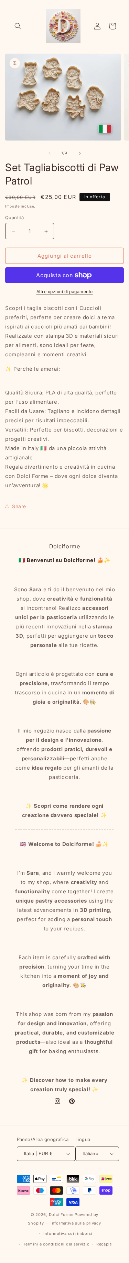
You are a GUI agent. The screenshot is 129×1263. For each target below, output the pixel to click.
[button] (17, 26)
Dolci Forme (61, 1214)
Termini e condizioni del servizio (56, 1244)
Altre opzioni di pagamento (64, 291)
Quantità (14, 217)
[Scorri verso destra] (79, 153)
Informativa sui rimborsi (68, 1233)
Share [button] (19, 506)
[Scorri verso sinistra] (49, 153)
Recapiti (104, 1244)
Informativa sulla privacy (76, 1223)
